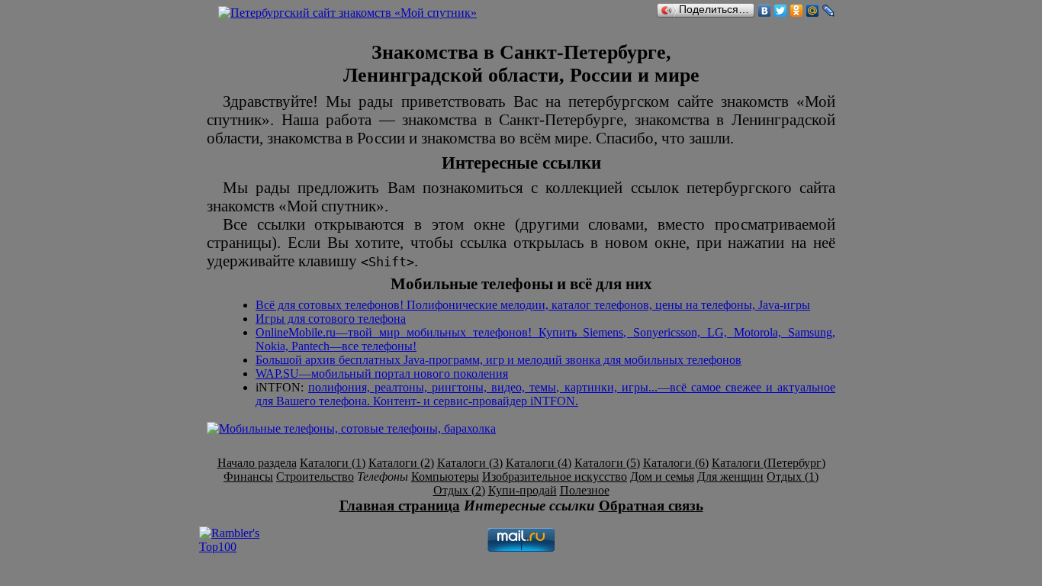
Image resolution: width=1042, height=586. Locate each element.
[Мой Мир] (813, 11)
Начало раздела (257, 462)
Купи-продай (522, 490)
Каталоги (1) (332, 462)
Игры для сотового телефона (331, 318)
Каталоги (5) (607, 462)
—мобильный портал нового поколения (382, 373)
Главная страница (399, 505)
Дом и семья (662, 476)
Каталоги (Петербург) (768, 462)
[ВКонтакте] (765, 11)
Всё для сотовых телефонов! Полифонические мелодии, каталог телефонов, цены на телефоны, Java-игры (533, 304)
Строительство (315, 476)
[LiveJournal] (829, 11)
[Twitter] (781, 11)
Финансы (248, 476)
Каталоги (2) (401, 462)
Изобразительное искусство (554, 476)
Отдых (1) (792, 476)
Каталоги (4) (538, 462)
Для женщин (730, 476)
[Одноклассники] (797, 11)
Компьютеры (445, 476)
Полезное (584, 490)
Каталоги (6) (676, 462)
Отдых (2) (459, 490)
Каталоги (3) (470, 462)
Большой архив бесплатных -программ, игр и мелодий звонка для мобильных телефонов (498, 359)
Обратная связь (651, 505)
